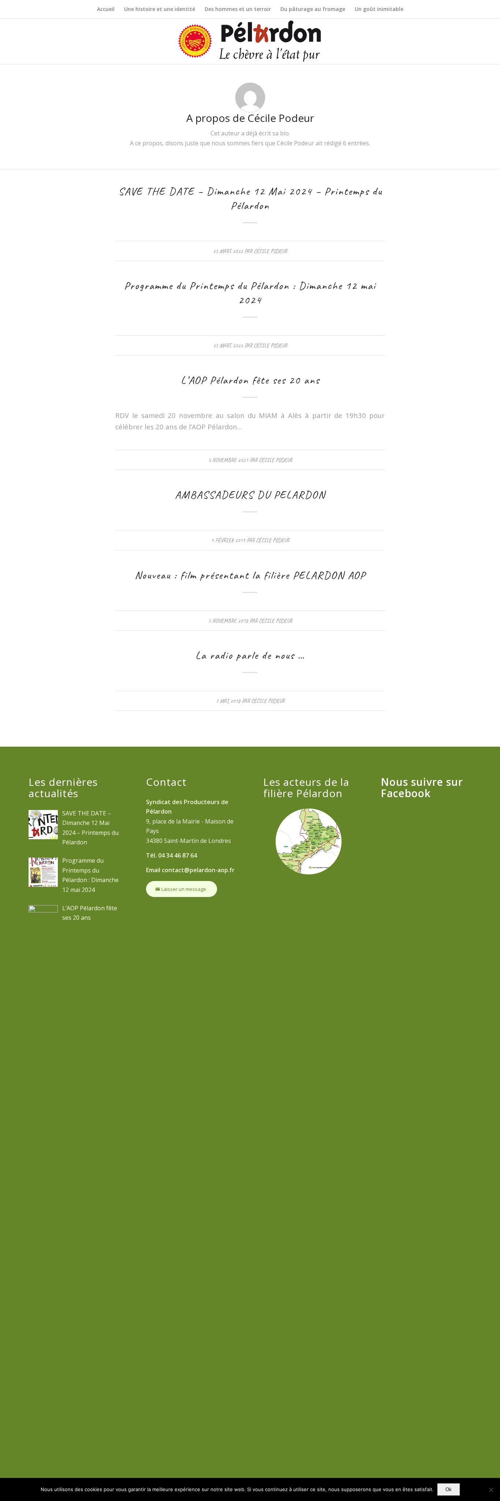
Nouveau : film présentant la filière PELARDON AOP (250, 575)
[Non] (491, 1489)
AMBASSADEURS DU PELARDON (250, 494)
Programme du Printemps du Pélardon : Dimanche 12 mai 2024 (250, 293)
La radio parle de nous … (250, 655)
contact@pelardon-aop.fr (198, 870)
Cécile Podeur (270, 251)
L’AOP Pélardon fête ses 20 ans (250, 380)
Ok (448, 1489)
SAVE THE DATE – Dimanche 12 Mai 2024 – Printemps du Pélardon (250, 198)
